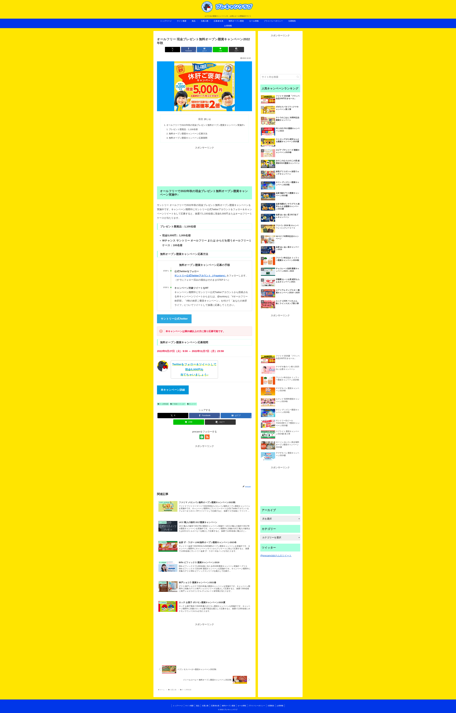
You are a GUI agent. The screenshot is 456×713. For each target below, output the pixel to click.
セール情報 (242, 706)
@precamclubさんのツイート (276, 555)
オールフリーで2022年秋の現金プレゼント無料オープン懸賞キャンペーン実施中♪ (205, 125)
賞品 (197, 706)
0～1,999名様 (164, 404)
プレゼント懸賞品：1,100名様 (183, 129)
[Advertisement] (204, 166)
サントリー (192, 404)
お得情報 (280, 706)
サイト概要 (189, 706)
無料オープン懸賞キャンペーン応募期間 (188, 138)
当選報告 (271, 706)
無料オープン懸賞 (228, 706)
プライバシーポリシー (256, 706)
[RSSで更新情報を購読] (207, 436)
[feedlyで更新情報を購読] (201, 436)
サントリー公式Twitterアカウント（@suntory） (200, 275)
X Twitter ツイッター (178, 404)
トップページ (178, 706)
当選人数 (205, 706)
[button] (236, 49)
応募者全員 (215, 706)
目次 (200, 119)
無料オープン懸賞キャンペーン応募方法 (188, 133)
